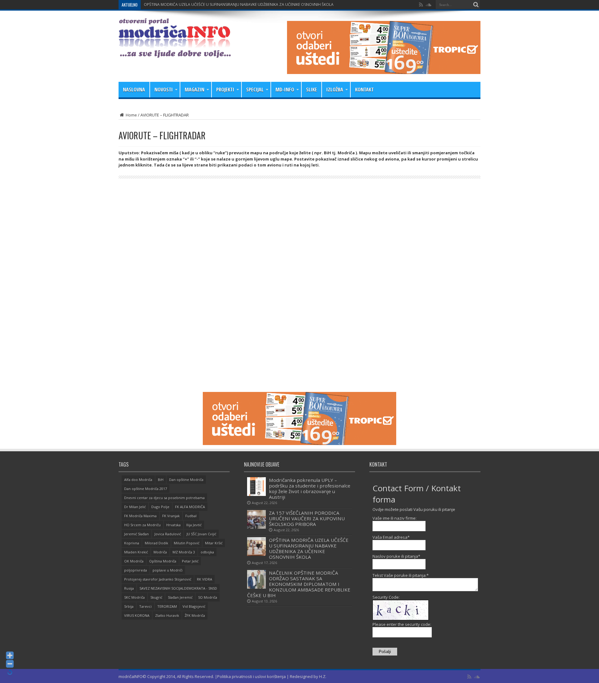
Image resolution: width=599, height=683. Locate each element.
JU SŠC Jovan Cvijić (201, 534)
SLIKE (311, 89)
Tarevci (145, 606)
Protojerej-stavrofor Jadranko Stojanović (157, 579)
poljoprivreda (135, 570)
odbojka (207, 552)
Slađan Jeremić (180, 597)
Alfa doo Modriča (138, 479)
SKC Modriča (134, 597)
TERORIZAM (167, 606)
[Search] (475, 4)
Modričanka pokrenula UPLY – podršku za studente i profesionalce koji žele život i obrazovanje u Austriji (309, 488)
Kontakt (364, 89)
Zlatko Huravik (167, 615)
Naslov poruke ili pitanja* (396, 556)
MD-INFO (284, 89)
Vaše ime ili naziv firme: (394, 518)
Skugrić (156, 597)
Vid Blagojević (194, 606)
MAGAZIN (194, 89)
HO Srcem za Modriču (142, 524)
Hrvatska (173, 524)
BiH (160, 479)
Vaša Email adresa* (391, 537)
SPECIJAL (255, 89)
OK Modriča (134, 561)
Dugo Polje (160, 506)
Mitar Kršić (213, 543)
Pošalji (385, 651)
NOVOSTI (163, 89)
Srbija (129, 606)
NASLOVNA (134, 89)
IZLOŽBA (334, 89)
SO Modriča (207, 597)
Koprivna (131, 543)
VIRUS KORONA (136, 615)
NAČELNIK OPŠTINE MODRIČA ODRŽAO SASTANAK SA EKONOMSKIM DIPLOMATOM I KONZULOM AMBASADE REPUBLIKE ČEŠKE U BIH (298, 584)
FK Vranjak (171, 515)
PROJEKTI (225, 89)
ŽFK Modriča (195, 615)
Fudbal (191, 515)
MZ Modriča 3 (184, 552)
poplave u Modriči (168, 570)
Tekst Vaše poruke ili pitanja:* (401, 575)
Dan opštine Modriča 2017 (145, 488)
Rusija (129, 588)
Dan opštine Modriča (186, 479)
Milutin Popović (186, 543)
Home (131, 115)
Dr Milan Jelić (135, 506)
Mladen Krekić (136, 552)
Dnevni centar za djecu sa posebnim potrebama (164, 497)
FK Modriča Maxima (140, 515)
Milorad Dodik (156, 543)
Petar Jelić (190, 561)
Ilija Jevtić (194, 524)
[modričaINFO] (175, 53)
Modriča (160, 552)
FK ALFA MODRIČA (190, 506)
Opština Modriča (162, 561)
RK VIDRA (204, 579)
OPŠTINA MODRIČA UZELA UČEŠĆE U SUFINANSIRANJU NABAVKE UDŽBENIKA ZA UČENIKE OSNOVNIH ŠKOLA (239, 4)
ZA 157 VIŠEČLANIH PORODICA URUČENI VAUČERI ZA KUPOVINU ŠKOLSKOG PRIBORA (307, 518)
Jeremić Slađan (136, 534)
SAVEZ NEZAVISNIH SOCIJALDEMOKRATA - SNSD (178, 588)
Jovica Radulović (167, 534)
